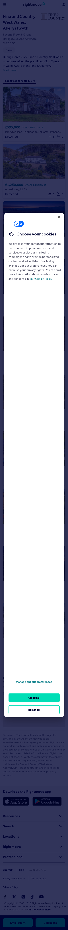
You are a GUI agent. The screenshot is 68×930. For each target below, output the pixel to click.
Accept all (34, 697)
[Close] (59, 217)
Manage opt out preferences (34, 682)
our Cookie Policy (41, 278)
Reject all (34, 709)
